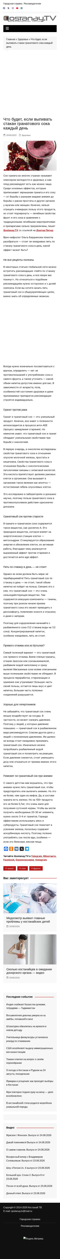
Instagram (41, 859)
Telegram (36, 856)
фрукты (36, 868)
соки (23, 868)
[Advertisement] (30, 84)
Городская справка (12, 3)
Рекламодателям (32, 3)
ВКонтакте (49, 856)
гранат (10, 868)
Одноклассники (25, 859)
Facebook (8, 859)
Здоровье (23, 39)
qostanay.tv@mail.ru (21, 1211)
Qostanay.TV (10, 230)
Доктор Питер (44, 230)
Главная (10, 39)
